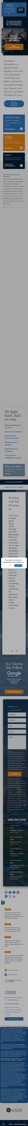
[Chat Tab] (14, 563)
